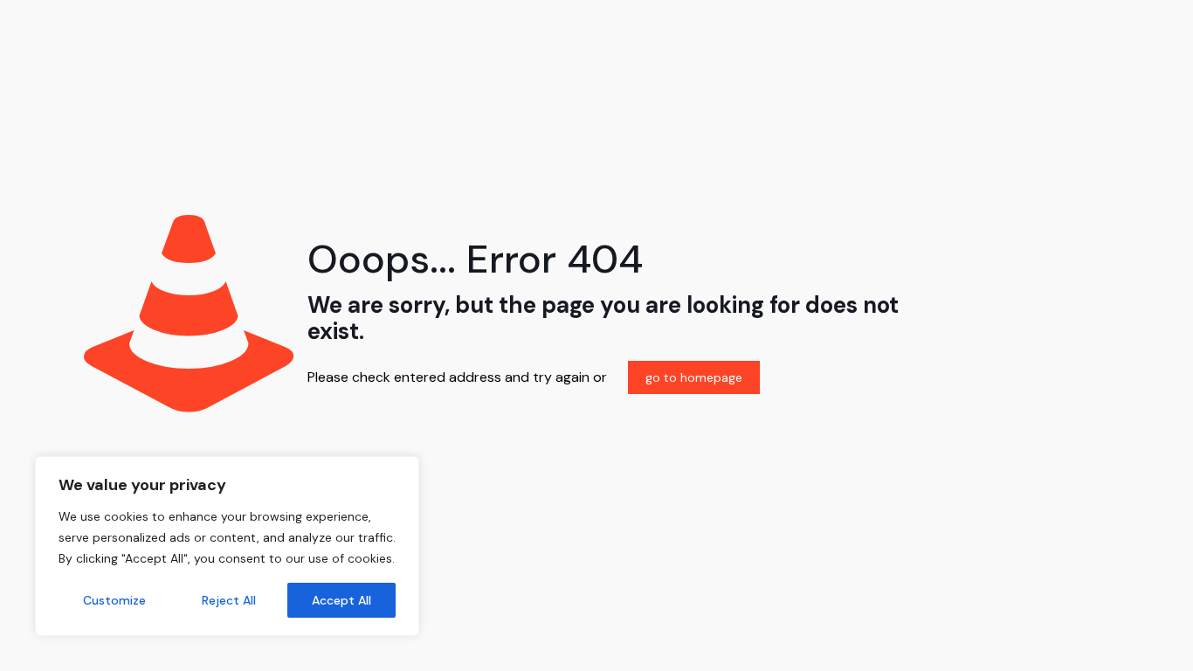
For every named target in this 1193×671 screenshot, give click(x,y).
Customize (114, 600)
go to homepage (693, 377)
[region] (227, 546)
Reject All (229, 600)
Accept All (341, 600)
